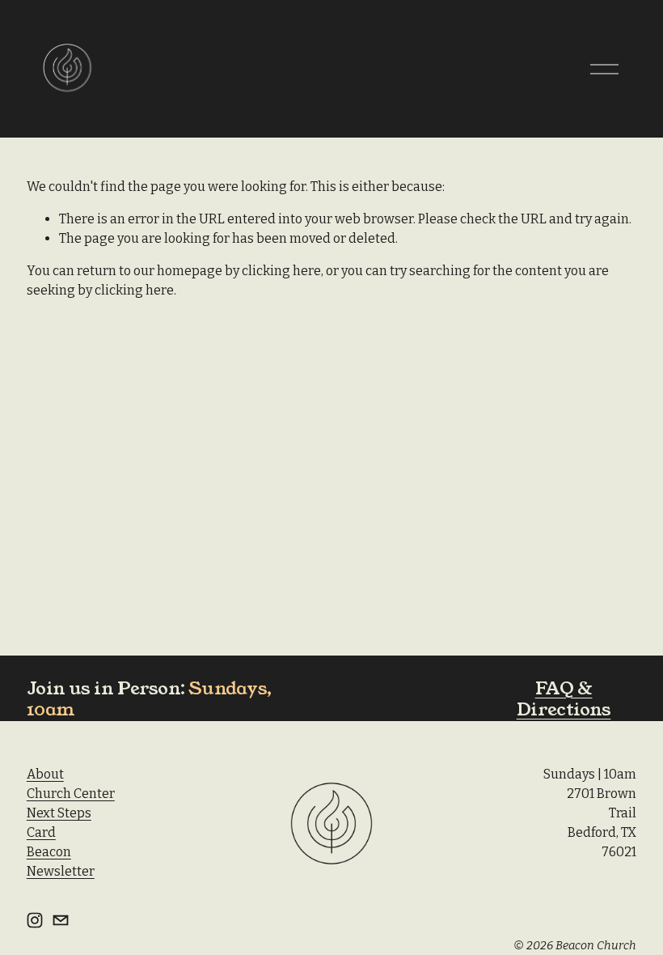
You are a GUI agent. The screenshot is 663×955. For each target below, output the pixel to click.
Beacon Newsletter (61, 861)
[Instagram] (35, 920)
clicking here (281, 270)
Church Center (71, 793)
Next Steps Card (59, 822)
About (45, 774)
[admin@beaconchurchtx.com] (61, 920)
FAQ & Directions (564, 698)
